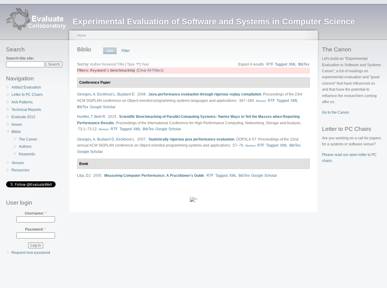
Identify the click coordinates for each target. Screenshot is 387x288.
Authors (25, 146)
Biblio (16, 132)
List (110, 51)
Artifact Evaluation (26, 87)
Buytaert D (126, 94)
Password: (35, 229)
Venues (17, 163)
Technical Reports (26, 110)
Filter (126, 51)
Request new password (30, 253)
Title (120, 64)
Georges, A (86, 94)
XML (292, 64)
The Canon (28, 139)
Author (95, 64)
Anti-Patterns (22, 102)
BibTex (303, 64)
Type (131, 64)
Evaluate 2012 (23, 117)
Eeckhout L (106, 94)
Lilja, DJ (83, 175)
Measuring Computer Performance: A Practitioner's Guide (154, 175)
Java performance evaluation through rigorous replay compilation (204, 94)
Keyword (109, 64)
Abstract (260, 100)
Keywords (27, 154)
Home (81, 35)
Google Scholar (102, 107)
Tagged (281, 64)
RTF (269, 64)
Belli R (99, 117)
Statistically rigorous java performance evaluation (191, 139)
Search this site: (20, 58)
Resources (20, 170)
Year (145, 64)
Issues (16, 124)
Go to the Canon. (336, 112)
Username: (36, 213)
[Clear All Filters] (150, 70)
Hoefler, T (85, 117)
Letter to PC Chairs (27, 94)
